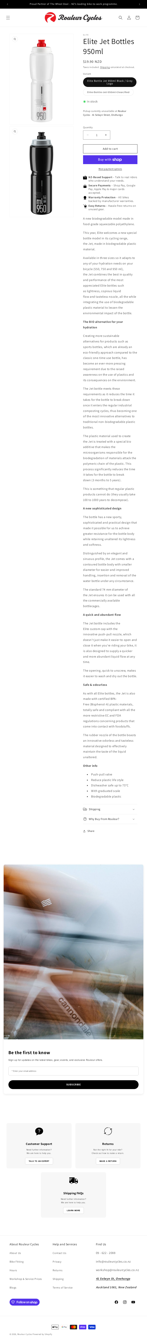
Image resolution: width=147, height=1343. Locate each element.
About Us (15, 1253)
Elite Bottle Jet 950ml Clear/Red (110, 93)
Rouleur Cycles (24, 1334)
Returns (57, 1270)
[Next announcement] (139, 4)
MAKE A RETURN (108, 1161)
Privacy (57, 1261)
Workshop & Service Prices (26, 1279)
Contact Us (59, 1253)
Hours (13, 1270)
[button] (8, 17)
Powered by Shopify (42, 1334)
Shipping (105, 67)
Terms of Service (63, 1287)
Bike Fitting (17, 1261)
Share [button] (91, 831)
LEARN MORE (73, 1210)
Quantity (88, 127)
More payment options (110, 168)
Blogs (13, 1287)
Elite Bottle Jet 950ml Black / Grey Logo (109, 82)
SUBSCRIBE (73, 1084)
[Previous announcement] (7, 4)
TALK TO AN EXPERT (39, 1161)
